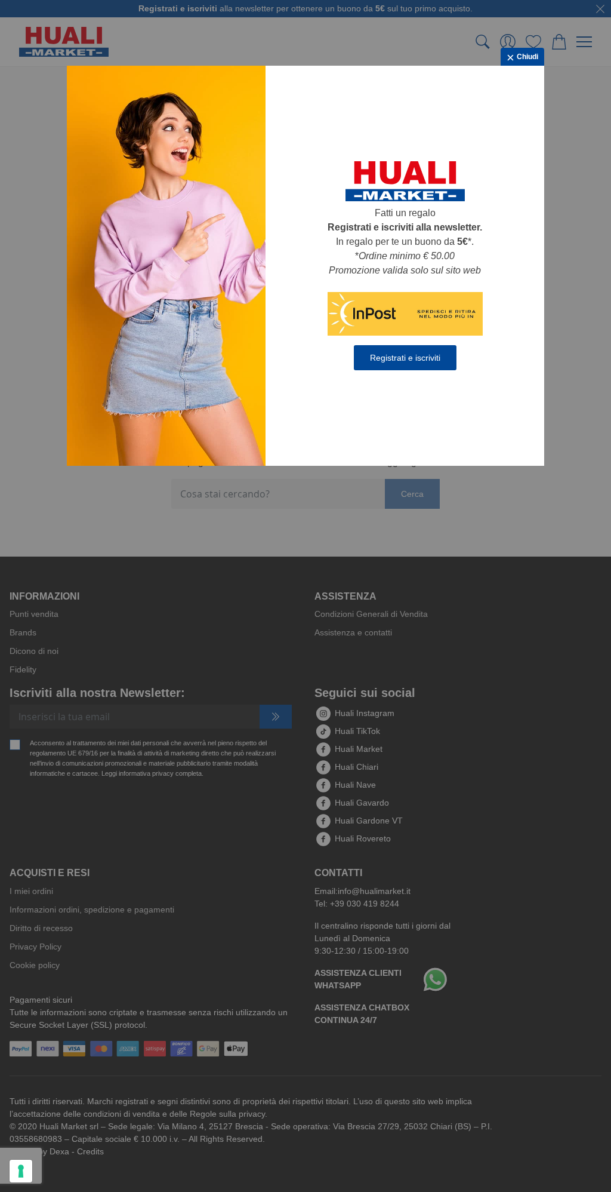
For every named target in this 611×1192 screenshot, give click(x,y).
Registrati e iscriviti (405, 357)
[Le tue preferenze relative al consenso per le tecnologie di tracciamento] (21, 1171)
